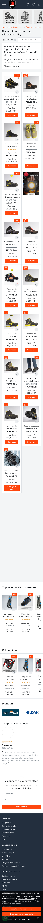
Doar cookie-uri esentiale (21, 914)
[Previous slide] (4, 712)
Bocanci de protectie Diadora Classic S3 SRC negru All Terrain (31, 379)
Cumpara (12, 115)
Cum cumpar (7, 849)
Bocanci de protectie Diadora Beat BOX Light (31, 290)
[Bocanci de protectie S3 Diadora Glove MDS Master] (12, 413)
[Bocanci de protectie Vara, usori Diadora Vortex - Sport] (31, 321)
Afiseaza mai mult (12, 66)
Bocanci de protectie (34, 27)
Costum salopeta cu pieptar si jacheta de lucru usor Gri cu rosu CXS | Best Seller (9, 678)
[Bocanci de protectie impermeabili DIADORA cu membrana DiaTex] (31, 84)
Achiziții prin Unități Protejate (13, 866)
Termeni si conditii (9, 826)
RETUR (5, 859)
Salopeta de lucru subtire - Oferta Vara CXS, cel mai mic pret (9, 615)
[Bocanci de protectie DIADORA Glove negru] (12, 321)
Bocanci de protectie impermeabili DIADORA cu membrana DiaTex (31, 97)
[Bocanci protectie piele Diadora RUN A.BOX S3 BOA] (31, 413)
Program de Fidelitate (11, 863)
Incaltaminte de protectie (12, 27)
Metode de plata (8, 853)
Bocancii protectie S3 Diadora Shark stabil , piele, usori (31, 243)
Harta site (6, 883)
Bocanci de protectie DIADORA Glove (12, 290)
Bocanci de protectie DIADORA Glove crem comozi (31, 145)
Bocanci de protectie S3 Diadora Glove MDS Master (12, 427)
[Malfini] (10, 717)
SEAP (4, 839)
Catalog (5, 889)
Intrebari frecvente (9, 879)
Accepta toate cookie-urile (21, 909)
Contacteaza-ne (8, 876)
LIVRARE (6, 856)
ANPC (4, 886)
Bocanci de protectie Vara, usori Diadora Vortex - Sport (31, 335)
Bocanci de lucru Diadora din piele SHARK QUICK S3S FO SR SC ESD (11, 471)
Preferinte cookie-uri (21, 919)
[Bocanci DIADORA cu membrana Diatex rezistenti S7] (12, 366)
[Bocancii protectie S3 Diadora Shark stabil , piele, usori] (31, 229)
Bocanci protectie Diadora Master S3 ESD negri (12, 195)
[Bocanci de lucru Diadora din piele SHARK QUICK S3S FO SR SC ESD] (12, 458)
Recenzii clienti (8, 833)
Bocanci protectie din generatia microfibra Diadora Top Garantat (12, 145)
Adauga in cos (11, 487)
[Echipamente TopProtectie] (11, 4)
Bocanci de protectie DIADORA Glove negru (12, 335)
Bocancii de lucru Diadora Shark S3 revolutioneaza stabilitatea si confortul (11, 243)
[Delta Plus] (32, 717)
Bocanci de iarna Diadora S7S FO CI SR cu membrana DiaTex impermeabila (12, 97)
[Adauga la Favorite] (17, 92)
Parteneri (6, 836)
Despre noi (6, 823)
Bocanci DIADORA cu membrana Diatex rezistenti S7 (12, 379)
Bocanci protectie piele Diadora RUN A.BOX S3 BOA (31, 427)
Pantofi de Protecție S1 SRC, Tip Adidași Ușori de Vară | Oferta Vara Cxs (26, 615)
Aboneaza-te (21, 807)
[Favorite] (33, 4)
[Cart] (39, 4)
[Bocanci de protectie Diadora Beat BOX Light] (31, 276)
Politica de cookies (26, 899)
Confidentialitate (8, 829)
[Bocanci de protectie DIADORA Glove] (12, 276)
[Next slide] (38, 618)
